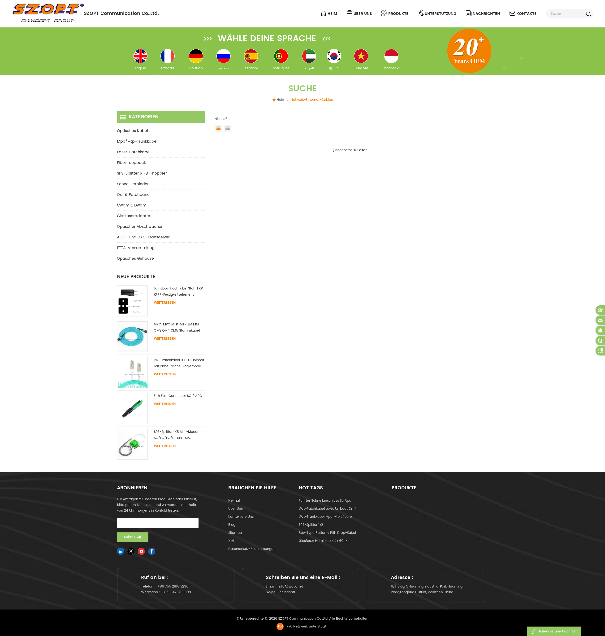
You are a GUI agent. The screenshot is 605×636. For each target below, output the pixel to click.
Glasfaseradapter (133, 216)
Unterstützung (440, 14)
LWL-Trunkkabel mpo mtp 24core (325, 516)
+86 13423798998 (176, 592)
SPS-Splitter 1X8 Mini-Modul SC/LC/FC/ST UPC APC (176, 435)
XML (231, 541)
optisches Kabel (132, 131)
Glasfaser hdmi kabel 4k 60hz (323, 541)
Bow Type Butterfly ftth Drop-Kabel (327, 532)
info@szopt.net (290, 586)
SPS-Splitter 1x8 (311, 524)
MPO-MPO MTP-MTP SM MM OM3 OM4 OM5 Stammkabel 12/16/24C (177, 328)
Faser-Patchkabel (134, 152)
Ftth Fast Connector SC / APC (178, 396)
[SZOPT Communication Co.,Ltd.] (48, 13)
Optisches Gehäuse (135, 258)
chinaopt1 (287, 592)
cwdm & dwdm (131, 205)
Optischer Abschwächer (140, 227)
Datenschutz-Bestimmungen (252, 549)
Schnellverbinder (133, 184)
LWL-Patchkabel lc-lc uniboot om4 (328, 508)
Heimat (234, 500)
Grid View (218, 128)
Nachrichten (486, 14)
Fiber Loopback (131, 163)
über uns (363, 14)
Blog (231, 524)
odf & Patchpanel (134, 195)
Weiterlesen (165, 302)
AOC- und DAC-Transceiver (143, 237)
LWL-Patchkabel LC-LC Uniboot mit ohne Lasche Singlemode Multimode (179, 363)
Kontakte (526, 14)
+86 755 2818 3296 (172, 586)
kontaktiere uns (241, 516)
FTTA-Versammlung (136, 248)
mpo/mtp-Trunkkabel (137, 141)
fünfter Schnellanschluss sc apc (325, 500)
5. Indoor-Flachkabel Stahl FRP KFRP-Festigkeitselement (178, 291)
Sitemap (235, 532)
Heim (332, 14)
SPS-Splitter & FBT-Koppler (142, 173)
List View (227, 128)
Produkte (398, 14)
